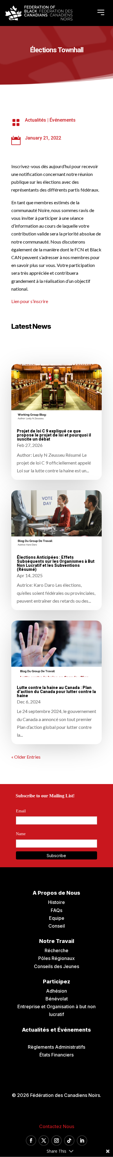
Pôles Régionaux (56, 958)
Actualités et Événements (56, 1030)
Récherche (56, 950)
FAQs (56, 910)
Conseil (56, 926)
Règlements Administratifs (56, 1047)
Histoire (56, 902)
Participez (56, 981)
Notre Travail (56, 941)
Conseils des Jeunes (56, 966)
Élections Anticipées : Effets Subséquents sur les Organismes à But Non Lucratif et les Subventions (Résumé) (55, 563)
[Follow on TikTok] (69, 1140)
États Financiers (56, 1055)
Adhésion (56, 991)
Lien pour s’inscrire (29, 301)
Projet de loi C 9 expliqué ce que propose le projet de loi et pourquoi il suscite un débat (54, 435)
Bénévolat (56, 999)
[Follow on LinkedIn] (82, 1140)
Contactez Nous (56, 1126)
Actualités (35, 120)
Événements (63, 120)
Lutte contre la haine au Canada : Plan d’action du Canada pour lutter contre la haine (56, 691)
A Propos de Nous (56, 893)
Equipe (56, 918)
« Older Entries (26, 756)
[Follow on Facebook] (31, 1140)
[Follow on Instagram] (56, 1140)
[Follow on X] (44, 1140)
